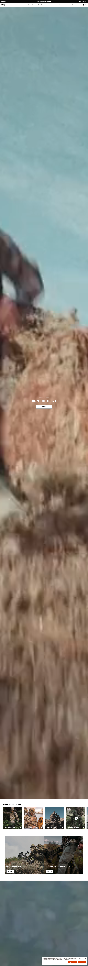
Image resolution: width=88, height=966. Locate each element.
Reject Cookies (72, 962)
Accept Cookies (82, 962)
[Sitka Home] (14, 5)
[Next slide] (76, 818)
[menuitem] (29, 5)
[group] (24, 855)
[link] (44, 406)
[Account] (86, 5)
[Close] (85, 958)
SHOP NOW (44, 406)
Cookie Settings (44, 962)
